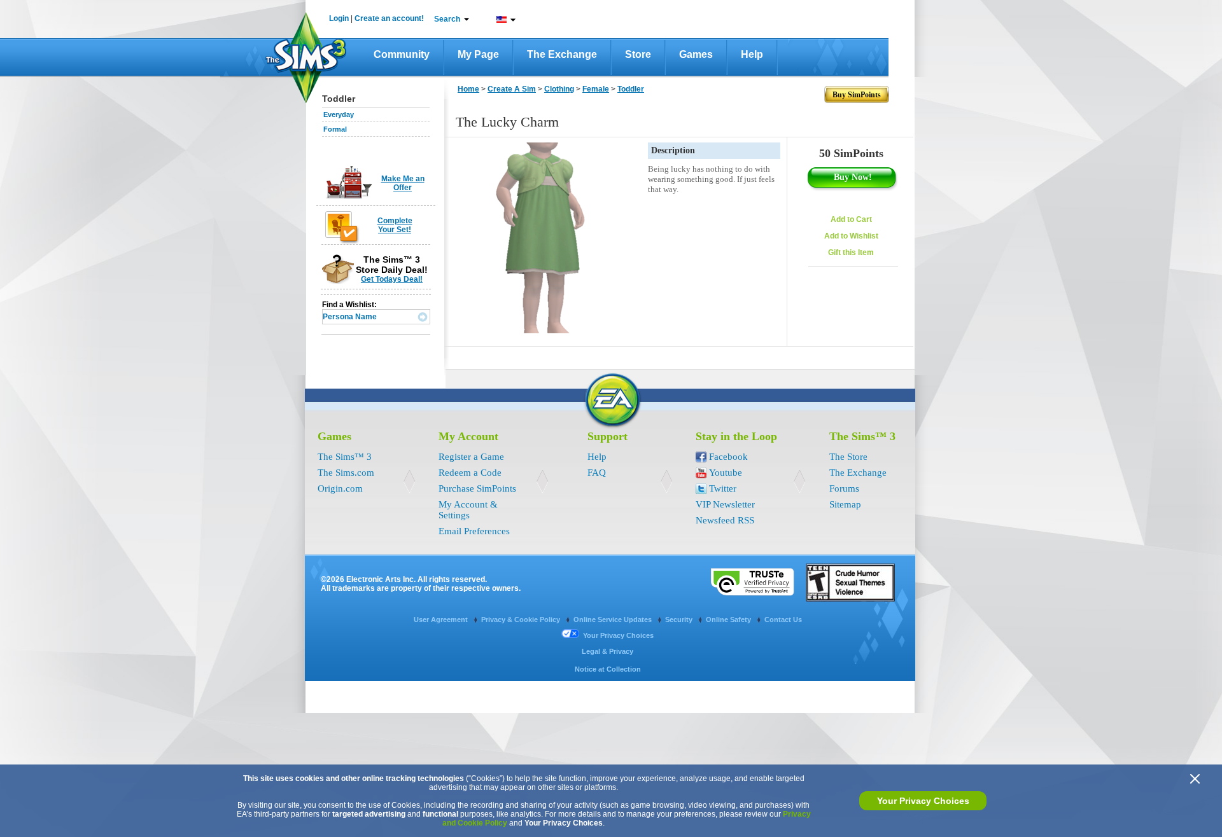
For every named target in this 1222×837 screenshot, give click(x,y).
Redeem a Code (470, 472)
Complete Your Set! (394, 225)
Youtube (725, 472)
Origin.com (340, 488)
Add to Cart (851, 219)
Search (447, 19)
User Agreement (442, 619)
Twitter (722, 488)
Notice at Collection (608, 669)
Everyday (338, 114)
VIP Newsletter (725, 504)
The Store (848, 457)
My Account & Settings (468, 509)
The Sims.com (346, 472)
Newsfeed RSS (725, 520)
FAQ (596, 472)
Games (696, 54)
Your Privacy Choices (923, 801)
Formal (335, 129)
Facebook (728, 457)
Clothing (559, 89)
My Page (478, 54)
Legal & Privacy (607, 651)
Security (679, 619)
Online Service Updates (613, 619)
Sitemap (845, 504)
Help (752, 54)
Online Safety (729, 619)
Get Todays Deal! (392, 279)
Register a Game (471, 457)
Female (595, 89)
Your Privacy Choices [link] (618, 635)
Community (402, 54)
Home (468, 89)
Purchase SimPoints (477, 488)
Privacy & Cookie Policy (521, 619)
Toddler (630, 89)
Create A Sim (512, 89)
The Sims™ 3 (345, 457)
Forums (844, 488)
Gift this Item (851, 252)
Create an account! (389, 18)
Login (339, 18)
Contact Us (783, 619)
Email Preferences (474, 531)
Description (673, 150)
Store (638, 54)
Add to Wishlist (851, 236)
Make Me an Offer (403, 183)
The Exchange (562, 54)
